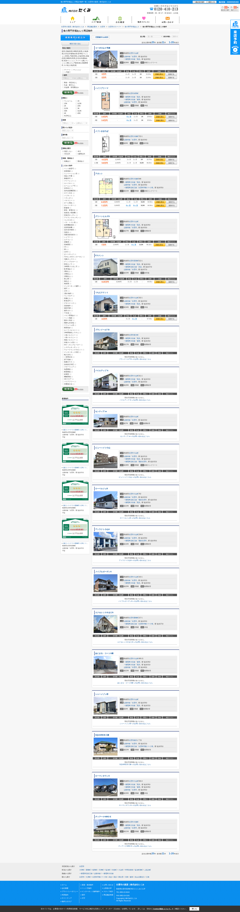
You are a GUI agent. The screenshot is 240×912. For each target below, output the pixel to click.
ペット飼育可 (70, 168)
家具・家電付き (71, 210)
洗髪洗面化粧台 (71, 235)
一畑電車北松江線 (130, 187)
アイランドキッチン (72, 217)
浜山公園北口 (139, 877)
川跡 (126, 877)
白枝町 (114, 870)
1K (79, 101)
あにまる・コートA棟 (104, 653)
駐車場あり (69, 269)
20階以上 (68, 276)
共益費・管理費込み (71, 87)
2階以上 (68, 271)
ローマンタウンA (102, 776)
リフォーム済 (70, 325)
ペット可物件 (87, 888)
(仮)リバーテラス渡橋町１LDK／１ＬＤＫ (77, 430)
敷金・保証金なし (70, 82)
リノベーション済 (71, 173)
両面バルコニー (71, 340)
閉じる (194, 909)
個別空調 (68, 308)
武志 (140, 267)
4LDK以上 (67, 116)
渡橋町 (136, 618)
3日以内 (67, 154)
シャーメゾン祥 (101, 694)
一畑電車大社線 (129, 59)
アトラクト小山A (102, 529)
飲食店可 (68, 301)
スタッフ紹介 (108, 891)
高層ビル (68, 298)
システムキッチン (71, 347)
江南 (147, 877)
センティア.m (101, 411)
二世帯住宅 (69, 357)
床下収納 (68, 359)
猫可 (67, 288)
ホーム (64, 885)
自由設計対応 (70, 364)
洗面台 (67, 232)
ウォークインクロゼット (74, 350)
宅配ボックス (70, 259)
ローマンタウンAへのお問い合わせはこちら (135, 805)
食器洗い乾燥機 (71, 213)
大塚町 (136, 136)
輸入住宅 (68, 355)
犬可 (67, 291)
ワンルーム (68, 101)
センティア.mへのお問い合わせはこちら (135, 436)
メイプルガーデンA (103, 572)
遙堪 (138, 99)
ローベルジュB (101, 489)
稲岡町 (94, 870)
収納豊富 (68, 244)
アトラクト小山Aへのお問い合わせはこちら (135, 560)
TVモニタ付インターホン (74, 257)
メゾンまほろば (101, 131)
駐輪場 (67, 208)
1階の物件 (69, 293)
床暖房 (67, 242)
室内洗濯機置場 (71, 191)
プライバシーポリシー (70, 891)
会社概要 (65, 888)
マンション (77, 70)
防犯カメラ (69, 264)
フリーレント (70, 181)
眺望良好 (68, 328)
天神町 (101, 870)
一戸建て (67, 72)
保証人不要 (69, 176)
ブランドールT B (102, 330)
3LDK (80, 111)
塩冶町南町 (139, 870)
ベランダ (68, 198)
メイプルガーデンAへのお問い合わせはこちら (135, 601)
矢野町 (136, 93)
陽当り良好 (69, 320)
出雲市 (131, 53)
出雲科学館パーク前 (145, 187)
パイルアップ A (101, 371)
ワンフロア (69, 296)
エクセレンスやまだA (104, 612)
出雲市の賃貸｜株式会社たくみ (130, 885)
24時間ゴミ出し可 (71, 266)
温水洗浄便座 (70, 230)
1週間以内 (81, 154)
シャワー (68, 237)
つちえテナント (101, 293)
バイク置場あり (71, 315)
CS (66, 247)
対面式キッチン (71, 215)
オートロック (70, 254)
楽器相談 (68, 171)
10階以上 (68, 274)
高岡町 (136, 261)
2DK (79, 106)
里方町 (136, 335)
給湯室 (67, 374)
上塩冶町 (147, 870)
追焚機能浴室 (70, 225)
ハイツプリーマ (101, 88)
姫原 (135, 740)
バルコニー (69, 200)
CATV (67, 252)
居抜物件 (68, 306)
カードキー (69, 183)
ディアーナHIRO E (103, 817)
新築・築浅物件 (87, 885)
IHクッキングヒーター (73, 345)
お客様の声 (108, 888)
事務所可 (68, 178)
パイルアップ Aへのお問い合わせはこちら (135, 400)
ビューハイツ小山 (102, 448)
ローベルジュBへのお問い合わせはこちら (135, 518)
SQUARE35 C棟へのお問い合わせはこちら (135, 764)
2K (65, 106)
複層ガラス (69, 362)
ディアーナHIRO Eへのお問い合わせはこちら (135, 846)
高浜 (138, 59)
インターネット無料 (72, 286)
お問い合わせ (108, 885)
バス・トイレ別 (71, 222)
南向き (67, 281)
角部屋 (67, 284)
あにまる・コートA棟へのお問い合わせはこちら (135, 683)
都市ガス (68, 310)
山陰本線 (127, 56)
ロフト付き (69, 193)
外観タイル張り (71, 342)
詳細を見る (159, 74)
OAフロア (69, 379)
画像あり (67, 161)
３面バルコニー (71, 337)
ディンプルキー (71, 262)
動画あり (81, 161)
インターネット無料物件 (91, 891)
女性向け (68, 188)
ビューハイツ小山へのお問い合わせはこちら (135, 477)
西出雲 (120, 877)
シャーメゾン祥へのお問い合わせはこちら (135, 724)
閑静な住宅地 (70, 323)
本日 (79, 151)
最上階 (67, 279)
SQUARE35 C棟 (102, 735)
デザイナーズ (70, 303)
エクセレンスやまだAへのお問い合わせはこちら (135, 642)
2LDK (66, 108)
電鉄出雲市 (142, 461)
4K (65, 113)
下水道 (67, 313)
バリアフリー (70, 381)
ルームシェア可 (71, 186)
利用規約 (65, 895)
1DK (65, 103)
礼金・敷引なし (70, 85)
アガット (99, 174)
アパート (67, 70)
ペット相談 (69, 318)
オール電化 (69, 203)
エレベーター (70, 205)
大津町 (81, 870)
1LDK (80, 103)
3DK (65, 111)
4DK (79, 113)
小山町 (136, 53)
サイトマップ (67, 898)
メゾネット (69, 195)
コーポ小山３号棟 (102, 48)
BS (66, 249)
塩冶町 (107, 870)
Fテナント (99, 256)
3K (79, 108)
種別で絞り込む (75, 44)
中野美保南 (129, 870)
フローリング (70, 367)
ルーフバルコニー (71, 330)
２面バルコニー (71, 335)
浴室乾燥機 (69, 227)
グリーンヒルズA (102, 216)
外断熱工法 (69, 384)
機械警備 (68, 377)
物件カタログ (67, 901)
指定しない (68, 151)
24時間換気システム (72, 332)
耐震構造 (68, 372)
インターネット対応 (72, 352)
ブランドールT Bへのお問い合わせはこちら (135, 359)
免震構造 (68, 369)
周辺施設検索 (108, 895)
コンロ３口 (69, 220)
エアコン (68, 240)
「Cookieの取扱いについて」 (162, 909)
